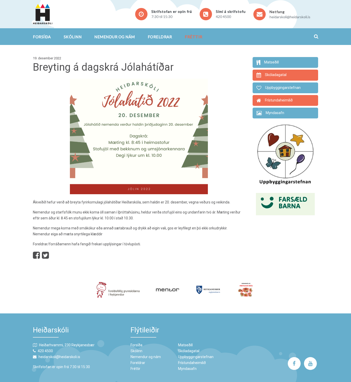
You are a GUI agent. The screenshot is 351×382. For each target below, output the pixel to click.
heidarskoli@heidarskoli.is (290, 17)
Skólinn (73, 36)
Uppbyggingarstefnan (196, 357)
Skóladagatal (188, 351)
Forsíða (42, 36)
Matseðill (185, 345)
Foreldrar (160, 36)
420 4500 (223, 16)
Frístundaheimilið (192, 363)
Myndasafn (187, 369)
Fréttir (193, 36)
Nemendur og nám (114, 36)
